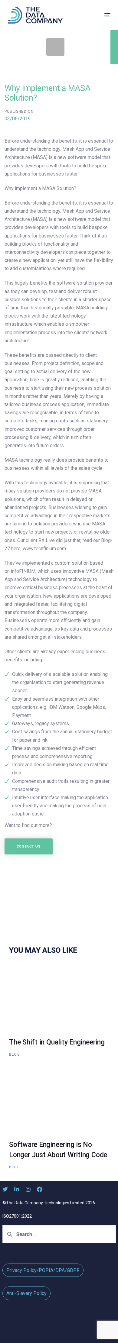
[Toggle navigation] (93, 15)
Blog (14, 1054)
